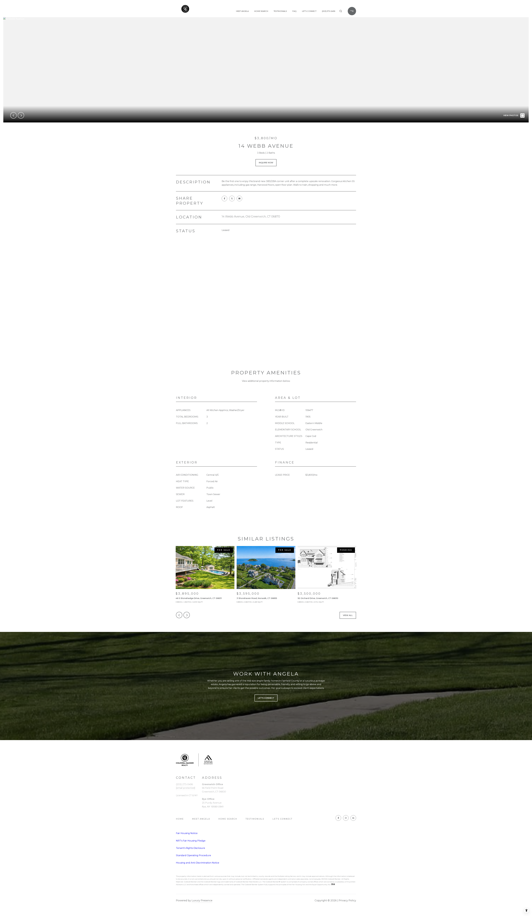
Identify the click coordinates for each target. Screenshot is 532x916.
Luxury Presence (202, 900)
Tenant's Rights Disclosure (190, 848)
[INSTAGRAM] (346, 818)
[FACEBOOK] (338, 818)
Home (180, 819)
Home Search (261, 11)
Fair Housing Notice (187, 833)
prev (13, 115)
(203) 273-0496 (328, 11)
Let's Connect (282, 819)
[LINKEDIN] (353, 818)
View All (348, 615)
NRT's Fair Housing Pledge (190, 840)
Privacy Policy (347, 900)
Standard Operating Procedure (193, 855)
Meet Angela (242, 11)
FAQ (294, 11)
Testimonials (280, 11)
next (21, 115)
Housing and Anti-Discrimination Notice (197, 862)
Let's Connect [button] (266, 698)
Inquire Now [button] (266, 162)
